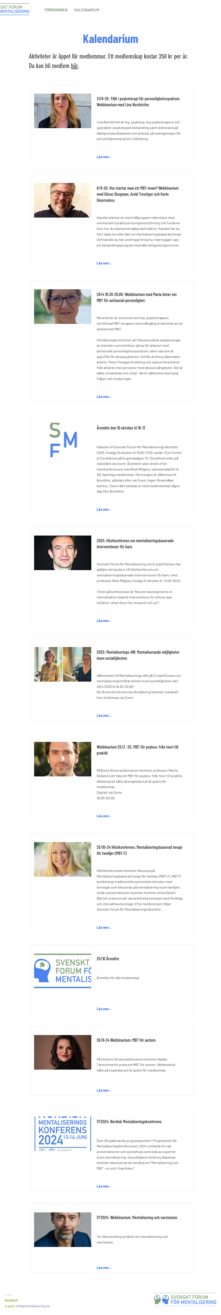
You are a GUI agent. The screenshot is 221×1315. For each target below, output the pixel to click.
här (74, 66)
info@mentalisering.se (33, 1306)
